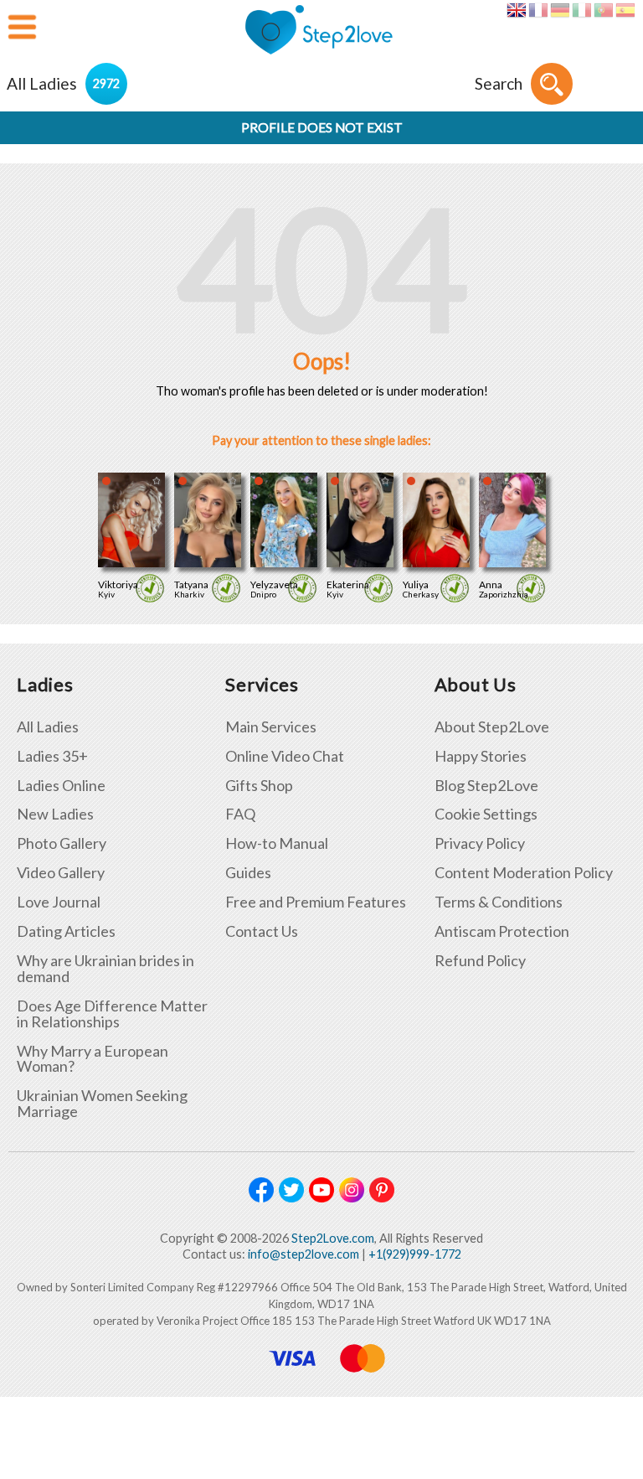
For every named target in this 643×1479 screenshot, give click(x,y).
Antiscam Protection (502, 931)
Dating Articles (66, 931)
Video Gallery (61, 873)
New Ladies (55, 814)
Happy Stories (481, 756)
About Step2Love (492, 727)
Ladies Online (61, 786)
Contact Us (261, 931)
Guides (248, 873)
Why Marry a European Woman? (92, 1059)
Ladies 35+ (52, 756)
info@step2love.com (303, 1254)
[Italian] (581, 10)
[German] (559, 10)
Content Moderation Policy (524, 873)
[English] (516, 10)
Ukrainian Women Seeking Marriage (102, 1104)
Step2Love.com (332, 1238)
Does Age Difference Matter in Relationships (112, 1014)
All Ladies (48, 727)
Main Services (270, 727)
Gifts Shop (259, 786)
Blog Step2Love (486, 786)
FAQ (240, 814)
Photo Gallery (61, 843)
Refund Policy (480, 961)
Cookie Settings (486, 814)
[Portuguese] (603, 10)
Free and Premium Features (315, 902)
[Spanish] (625, 10)
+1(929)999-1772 (414, 1254)
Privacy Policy (480, 843)
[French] (538, 10)
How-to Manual (276, 843)
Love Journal (58, 902)
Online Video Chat (284, 756)
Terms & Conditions (499, 902)
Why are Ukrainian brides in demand (105, 969)
